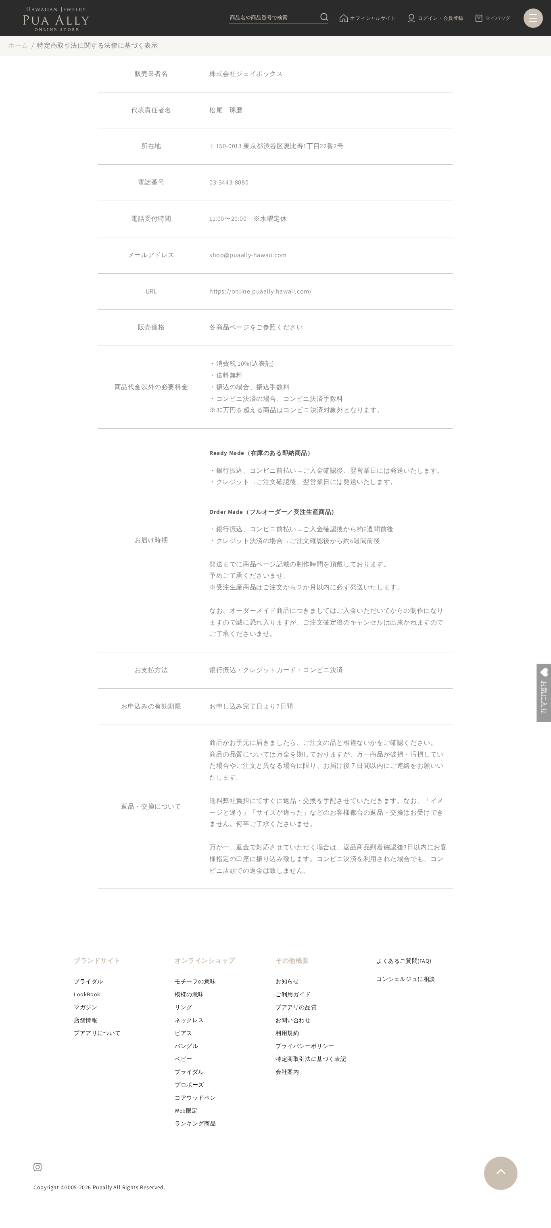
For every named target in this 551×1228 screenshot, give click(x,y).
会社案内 (287, 1071)
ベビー (183, 1058)
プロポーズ (189, 1084)
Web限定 (186, 1110)
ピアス (183, 1033)
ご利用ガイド (293, 994)
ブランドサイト (97, 960)
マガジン (85, 1007)
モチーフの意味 (195, 981)
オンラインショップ (205, 960)
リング (183, 1007)
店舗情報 (85, 1020)
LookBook (87, 994)
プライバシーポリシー (305, 1046)
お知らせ (287, 981)
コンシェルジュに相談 (405, 979)
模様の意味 (189, 994)
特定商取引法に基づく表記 (311, 1058)
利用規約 (287, 1033)
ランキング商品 (195, 1123)
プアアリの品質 (296, 1007)
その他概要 (292, 960)
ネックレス (189, 1020)
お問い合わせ (293, 1020)
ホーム (18, 45)
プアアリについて (97, 1033)
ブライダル (88, 981)
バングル (186, 1046)
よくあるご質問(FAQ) (403, 960)
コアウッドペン (195, 1097)
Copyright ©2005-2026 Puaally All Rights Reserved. (99, 1187)
